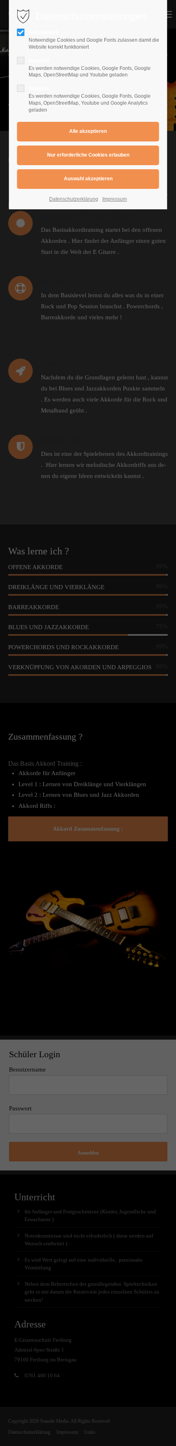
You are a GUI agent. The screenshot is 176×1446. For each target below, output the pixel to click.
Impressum (114, 199)
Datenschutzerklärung (73, 199)
